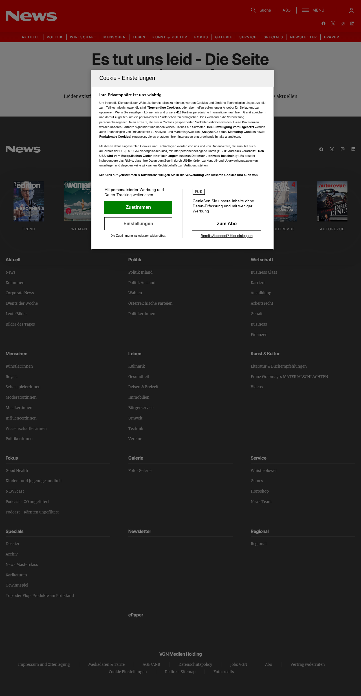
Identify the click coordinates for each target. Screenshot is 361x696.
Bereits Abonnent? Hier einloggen (227, 236)
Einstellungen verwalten (138, 223)
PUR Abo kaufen (227, 223)
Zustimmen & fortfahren (138, 207)
